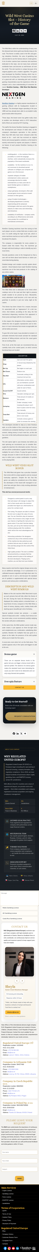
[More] (25, 31)
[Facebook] (14, 31)
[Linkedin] (17, 31)
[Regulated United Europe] (3, 3)
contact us (19, 687)
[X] (21, 31)
